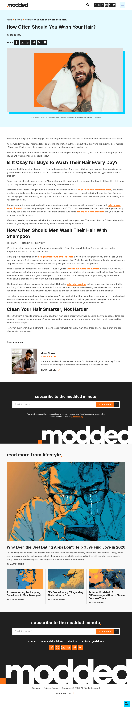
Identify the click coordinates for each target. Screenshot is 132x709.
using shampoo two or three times (55, 256)
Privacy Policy (51, 688)
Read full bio (48, 370)
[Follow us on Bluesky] (114, 5)
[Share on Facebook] (16, 42)
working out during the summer (83, 268)
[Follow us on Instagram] (106, 5)
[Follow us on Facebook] (95, 5)
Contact (32, 641)
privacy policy (77, 417)
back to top (63, 693)
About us (72, 641)
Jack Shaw (15, 35)
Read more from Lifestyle (34, 455)
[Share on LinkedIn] (27, 42)
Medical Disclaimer (52, 641)
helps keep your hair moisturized (94, 189)
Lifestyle (18, 19)
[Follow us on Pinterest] (110, 5)
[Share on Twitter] (22, 42)
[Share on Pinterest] (33, 42)
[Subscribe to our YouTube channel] (102, 5)
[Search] (87, 4)
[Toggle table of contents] (127, 704)
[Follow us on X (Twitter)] (99, 5)
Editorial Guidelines (92, 641)
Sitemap (36, 688)
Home (9, 19)
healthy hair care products (90, 211)
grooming (18, 342)
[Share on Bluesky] (39, 42)
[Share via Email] (44, 42)
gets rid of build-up (76, 284)
